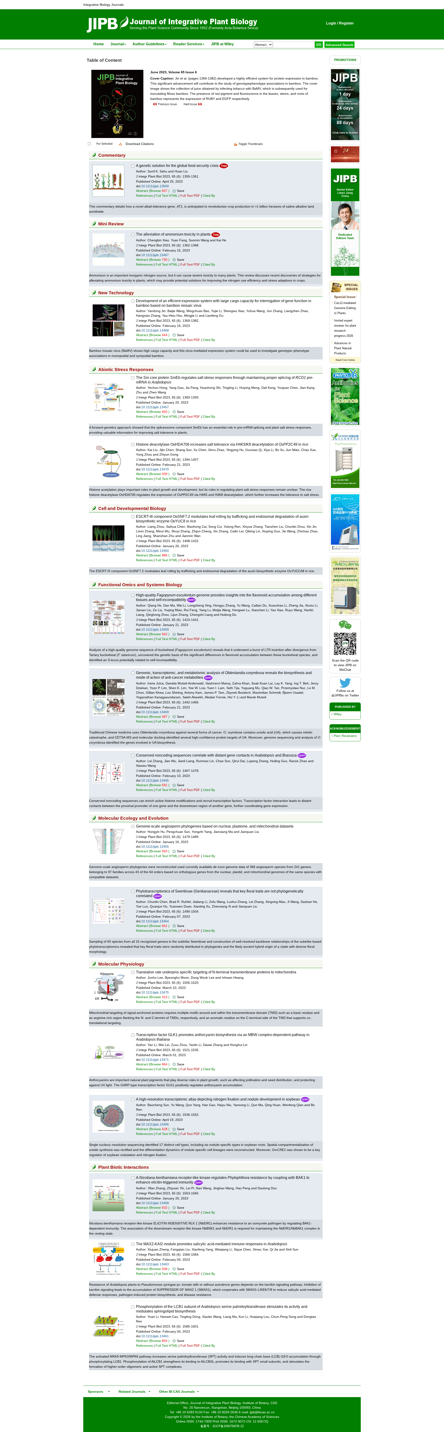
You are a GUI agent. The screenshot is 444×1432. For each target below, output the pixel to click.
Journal (117, 44)
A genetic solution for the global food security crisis (177, 166)
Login (331, 23)
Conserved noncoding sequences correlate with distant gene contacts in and (216, 755)
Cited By (209, 195)
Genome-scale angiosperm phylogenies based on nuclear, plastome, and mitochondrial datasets (214, 826)
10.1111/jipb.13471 (155, 1059)
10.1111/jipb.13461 (155, 1336)
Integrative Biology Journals (103, 4)
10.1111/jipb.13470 (155, 469)
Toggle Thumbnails (251, 144)
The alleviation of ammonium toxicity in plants (173, 234)
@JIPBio (337, 695)
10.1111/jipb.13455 (155, 846)
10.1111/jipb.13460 (155, 550)
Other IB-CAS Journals (175, 1391)
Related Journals (131, 1391)
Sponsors (94, 1391)
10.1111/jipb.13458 (155, 1203)
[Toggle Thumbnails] (235, 144)
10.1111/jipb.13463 (155, 1264)
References (144, 195)
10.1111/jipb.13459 (155, 629)
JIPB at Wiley (222, 44)
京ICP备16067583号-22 (228, 1426)
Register (346, 23)
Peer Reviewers (345, 736)
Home (98, 44)
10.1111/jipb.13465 (155, 780)
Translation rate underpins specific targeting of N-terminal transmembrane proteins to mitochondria (216, 972)
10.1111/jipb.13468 (155, 330)
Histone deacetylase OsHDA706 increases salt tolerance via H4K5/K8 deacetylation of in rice (222, 444)
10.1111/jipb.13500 (155, 186)
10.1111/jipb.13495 (155, 1124)
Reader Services (187, 44)
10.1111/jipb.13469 (155, 712)
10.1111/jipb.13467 (155, 255)
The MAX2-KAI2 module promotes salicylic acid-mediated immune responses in (211, 1244)
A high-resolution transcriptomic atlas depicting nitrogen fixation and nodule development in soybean (218, 1099)
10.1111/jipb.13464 (155, 921)
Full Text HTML (167, 195)
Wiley (338, 714)
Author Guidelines (148, 44)
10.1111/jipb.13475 (155, 992)
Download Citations (140, 144)
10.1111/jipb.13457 (155, 407)
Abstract (142, 191)
